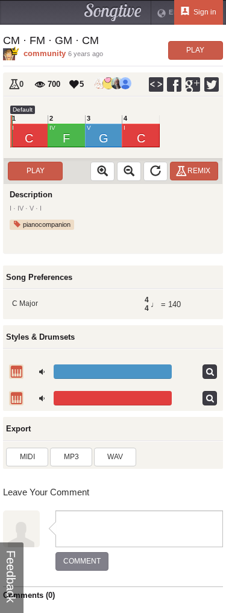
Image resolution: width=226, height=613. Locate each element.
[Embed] (156, 84)
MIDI (27, 457)
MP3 (71, 457)
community (45, 53)
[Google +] (193, 84)
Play (195, 50)
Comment (82, 561)
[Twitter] (212, 84)
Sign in (204, 12)
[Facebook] (175, 84)
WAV (115, 457)
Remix (198, 171)
